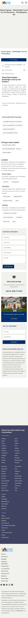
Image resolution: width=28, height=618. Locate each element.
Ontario (3, 530)
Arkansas (3, 445)
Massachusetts (18, 460)
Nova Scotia (4, 527)
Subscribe (14, 342)
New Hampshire (5, 480)
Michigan (17, 462)
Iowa (16, 445)
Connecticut (4, 453)
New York (3, 488)
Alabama (3, 438)
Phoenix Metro (4, 571)
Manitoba (3, 520)
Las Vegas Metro (5, 568)
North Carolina (5, 490)
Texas (16, 488)
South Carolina (18, 480)
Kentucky (17, 450)
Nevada (3, 478)
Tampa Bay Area (5, 573)
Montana (3, 473)
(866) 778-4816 (17, 291)
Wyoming (3, 508)
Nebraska (3, 476)
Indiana (16, 443)
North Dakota (18, 466)
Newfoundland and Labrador (8, 525)
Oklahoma (17, 471)
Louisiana (17, 453)
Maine (16, 455)
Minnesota (4, 466)
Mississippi (4, 468)
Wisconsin (4, 506)
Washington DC (5, 501)
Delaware (3, 455)
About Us (3, 554)
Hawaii (3, 462)
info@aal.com (20, 610)
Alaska (3, 441)
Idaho (16, 438)
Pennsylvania (18, 476)
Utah (16, 490)
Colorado (3, 450)
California (3, 448)
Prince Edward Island (6, 532)
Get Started (14, 318)
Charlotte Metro (5, 566)
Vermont (3, 494)
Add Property (4, 556)
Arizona (3, 443)
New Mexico (4, 485)
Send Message (8, 266)
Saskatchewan (5, 537)
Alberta (3, 515)
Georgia (3, 460)
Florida (3, 457)
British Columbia (5, 518)
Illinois (16, 441)
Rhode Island (18, 478)
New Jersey (4, 483)
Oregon (16, 473)
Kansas (17, 448)
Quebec (3, 535)
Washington (4, 499)
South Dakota (18, 483)
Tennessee (17, 485)
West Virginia (4, 503)
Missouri (3, 471)
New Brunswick (5, 523)
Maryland (17, 457)
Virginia (3, 496)
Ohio (16, 468)
